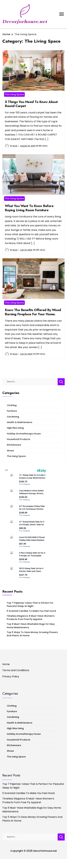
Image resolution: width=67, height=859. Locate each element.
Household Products (18, 439)
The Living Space (14, 94)
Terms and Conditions (15, 670)
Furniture (12, 410)
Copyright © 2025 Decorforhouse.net (33, 851)
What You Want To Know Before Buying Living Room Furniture (29, 207)
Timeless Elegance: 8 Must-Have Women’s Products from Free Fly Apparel (31, 617)
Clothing (12, 405)
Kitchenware (14, 444)
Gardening (13, 416)
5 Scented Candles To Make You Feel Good (31, 610)
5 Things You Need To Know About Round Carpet (31, 103)
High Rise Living (15, 427)
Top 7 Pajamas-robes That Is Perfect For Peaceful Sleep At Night (30, 604)
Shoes (10, 450)
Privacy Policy (10, 676)
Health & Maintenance (19, 422)
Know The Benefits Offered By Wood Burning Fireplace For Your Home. (33, 312)
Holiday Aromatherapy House (24, 433)
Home (6, 664)
